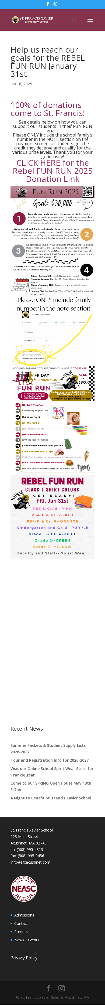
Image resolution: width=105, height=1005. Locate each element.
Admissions (24, 915)
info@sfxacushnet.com (30, 862)
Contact (21, 923)
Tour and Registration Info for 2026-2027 (49, 760)
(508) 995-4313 (30, 849)
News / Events (26, 939)
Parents (21, 931)
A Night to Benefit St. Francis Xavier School (50, 797)
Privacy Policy (23, 958)
